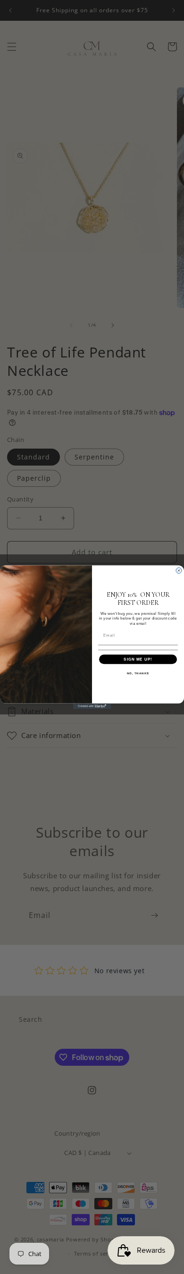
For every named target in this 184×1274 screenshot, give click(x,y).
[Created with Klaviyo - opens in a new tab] (92, 706)
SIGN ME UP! (138, 659)
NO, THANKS (138, 673)
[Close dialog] (179, 570)
